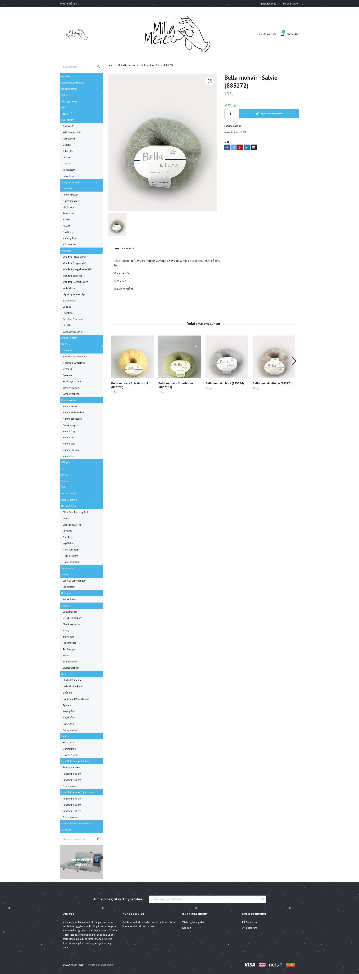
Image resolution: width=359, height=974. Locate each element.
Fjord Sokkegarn (71, 549)
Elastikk (65, 736)
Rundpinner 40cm (71, 767)
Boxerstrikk (68, 742)
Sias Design (68, 231)
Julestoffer (68, 151)
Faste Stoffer (67, 119)
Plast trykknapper (71, 624)
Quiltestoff (68, 126)
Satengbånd (69, 711)
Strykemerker (69, 300)
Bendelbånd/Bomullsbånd (76, 698)
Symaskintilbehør (71, 393)
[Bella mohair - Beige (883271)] (274, 357)
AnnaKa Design (70, 194)
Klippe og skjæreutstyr (74, 294)
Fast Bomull (69, 138)
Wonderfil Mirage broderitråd (77, 269)
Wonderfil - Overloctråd (74, 256)
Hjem (110, 65)
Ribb (63, 107)
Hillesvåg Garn (68, 505)
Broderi (65, 574)
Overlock (67, 368)
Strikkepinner (67, 568)
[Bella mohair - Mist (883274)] (226, 357)
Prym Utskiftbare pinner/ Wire (75, 823)
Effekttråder (68, 312)
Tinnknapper (69, 649)
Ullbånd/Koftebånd (72, 680)
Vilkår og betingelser (193, 922)
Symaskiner (67, 350)
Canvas (66, 163)
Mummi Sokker (70, 406)
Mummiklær (69, 443)
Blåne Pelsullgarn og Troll (75, 512)
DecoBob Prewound (73, 319)
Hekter (66, 655)
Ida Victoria (68, 207)
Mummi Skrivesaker (72, 418)
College (65, 94)
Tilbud (64, 113)
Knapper (65, 605)
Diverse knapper (71, 667)
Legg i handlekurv (271, 113)
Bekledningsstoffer (72, 132)
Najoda (66, 225)
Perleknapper (69, 642)
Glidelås (67, 306)
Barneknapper (70, 661)
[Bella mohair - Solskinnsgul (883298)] (132, 357)
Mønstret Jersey (69, 88)
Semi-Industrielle (71, 387)
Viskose (66, 157)
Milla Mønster (69, 244)
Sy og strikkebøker (70, 182)
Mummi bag (69, 431)
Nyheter (65, 76)
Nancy (66, 630)
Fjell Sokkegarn (70, 555)
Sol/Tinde (67, 530)
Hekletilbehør (69, 599)
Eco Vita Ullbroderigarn (74, 580)
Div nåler (67, 325)
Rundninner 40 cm (72, 798)
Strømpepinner (70, 786)
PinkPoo (65, 343)
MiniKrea (67, 219)
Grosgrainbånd (70, 730)
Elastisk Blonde (70, 754)
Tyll (63, 487)
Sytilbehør (66, 250)
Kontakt (186, 927)
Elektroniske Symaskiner (75, 356)
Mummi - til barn (71, 449)
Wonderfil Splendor (72, 275)
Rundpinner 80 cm (72, 779)
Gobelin (67, 144)
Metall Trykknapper (72, 617)
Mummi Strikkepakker (73, 412)
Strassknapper (70, 611)
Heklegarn (66, 592)
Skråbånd (67, 692)
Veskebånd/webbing (73, 686)
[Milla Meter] (76, 34)
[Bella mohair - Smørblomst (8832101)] (179, 357)
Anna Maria (68, 213)
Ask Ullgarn (68, 536)
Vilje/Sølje (68, 543)
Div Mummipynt (71, 425)
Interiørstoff (69, 169)
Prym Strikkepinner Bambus (75, 761)
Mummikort (69, 456)
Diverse (64, 474)
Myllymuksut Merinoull (72, 82)
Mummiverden (68, 400)
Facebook (251, 922)
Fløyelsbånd (69, 717)
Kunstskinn (68, 176)
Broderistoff (69, 586)
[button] (293, 361)
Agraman (67, 705)
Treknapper (68, 636)
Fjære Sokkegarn (71, 561)
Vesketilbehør (69, 287)
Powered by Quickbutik (100, 964)
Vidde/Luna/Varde (72, 524)
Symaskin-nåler (69, 337)
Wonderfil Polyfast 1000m (75, 281)
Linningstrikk (69, 748)
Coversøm (68, 375)
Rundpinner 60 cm (72, 773)
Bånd (64, 674)
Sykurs (64, 481)
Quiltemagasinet (71, 200)
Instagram (251, 927)
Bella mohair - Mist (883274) (224, 383)
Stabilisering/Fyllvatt (73, 331)
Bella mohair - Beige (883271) (273, 383)
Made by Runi (69, 238)
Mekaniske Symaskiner (74, 362)
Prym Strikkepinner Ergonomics (77, 792)
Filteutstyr (66, 829)
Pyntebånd (68, 723)
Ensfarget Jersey (69, 101)
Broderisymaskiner (72, 381)
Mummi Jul (68, 437)
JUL (63, 468)
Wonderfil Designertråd (74, 263)
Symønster (66, 188)
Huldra (66, 518)
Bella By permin (69, 499)
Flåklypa (65, 462)
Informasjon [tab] (124, 248)
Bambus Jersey (68, 493)
